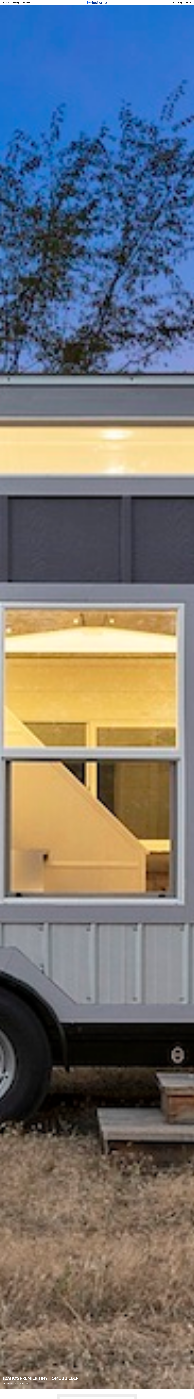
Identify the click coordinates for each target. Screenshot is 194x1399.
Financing (15, 3)
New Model (26, 3)
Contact (188, 3)
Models (6, 3)
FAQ (173, 3)
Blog (180, 3)
